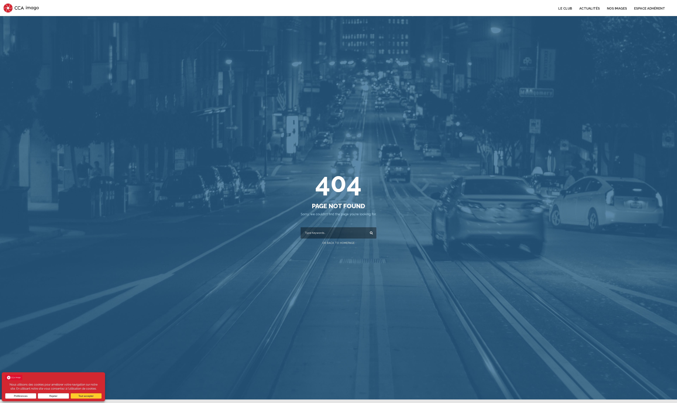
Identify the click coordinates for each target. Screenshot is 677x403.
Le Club (565, 8)
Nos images (617, 8)
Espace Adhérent (649, 8)
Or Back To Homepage (338, 243)
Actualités (589, 8)
